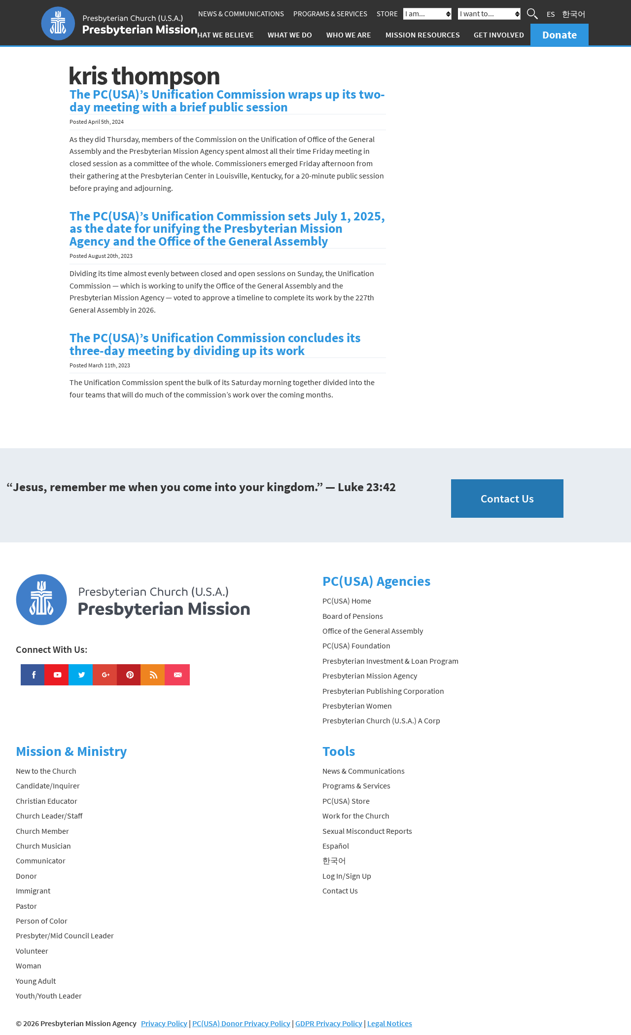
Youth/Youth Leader (49, 995)
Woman (28, 965)
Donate (559, 34)
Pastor (26, 906)
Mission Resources (423, 34)
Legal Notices (389, 1023)
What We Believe (222, 34)
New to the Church (46, 771)
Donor (26, 876)
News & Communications (241, 13)
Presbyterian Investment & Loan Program (390, 661)
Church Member (42, 831)
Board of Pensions (352, 616)
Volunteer (32, 951)
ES (551, 14)
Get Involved (499, 34)
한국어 (574, 14)
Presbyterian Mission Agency (369, 675)
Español (335, 846)
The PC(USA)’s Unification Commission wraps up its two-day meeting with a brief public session (227, 100)
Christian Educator (46, 801)
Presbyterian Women (357, 706)
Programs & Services (330, 13)
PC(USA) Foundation (356, 645)
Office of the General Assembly (372, 631)
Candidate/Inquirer (48, 785)
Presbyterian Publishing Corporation (383, 691)
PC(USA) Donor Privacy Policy (241, 1023)
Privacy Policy (164, 1023)
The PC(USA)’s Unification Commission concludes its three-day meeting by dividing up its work (215, 344)
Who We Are (348, 34)
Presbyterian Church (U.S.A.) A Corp (381, 720)
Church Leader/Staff (49, 816)
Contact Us (507, 498)
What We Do (290, 34)
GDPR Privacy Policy (328, 1023)
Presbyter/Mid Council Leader (65, 935)
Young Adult (36, 981)
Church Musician (43, 846)
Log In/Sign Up (346, 876)
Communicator (41, 860)
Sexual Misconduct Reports (367, 831)
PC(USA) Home (346, 601)
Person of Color (42, 921)
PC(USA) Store (346, 801)
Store (387, 13)
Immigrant (33, 890)
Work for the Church (355, 816)
